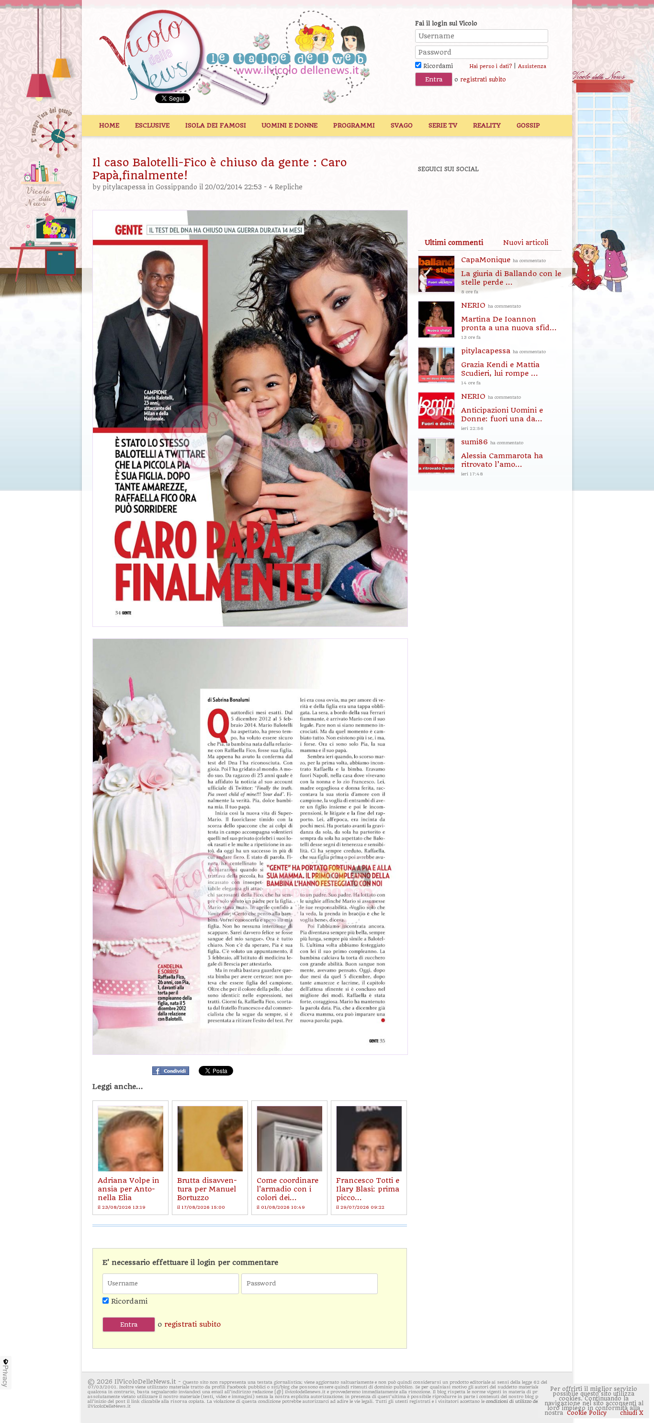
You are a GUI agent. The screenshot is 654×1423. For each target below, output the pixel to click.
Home (109, 125)
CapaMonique (511, 274)
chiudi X (630, 1413)
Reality (487, 125)
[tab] (454, 242)
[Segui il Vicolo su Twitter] (466, 195)
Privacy (6, 1376)
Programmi (354, 125)
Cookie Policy (587, 1413)
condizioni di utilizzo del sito (517, 1401)
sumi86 (502, 457)
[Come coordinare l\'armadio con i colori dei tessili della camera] (289, 1138)
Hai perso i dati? (490, 66)
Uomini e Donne (289, 125)
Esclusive (152, 125)
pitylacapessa (124, 187)
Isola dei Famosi (215, 125)
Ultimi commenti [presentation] (454, 242)
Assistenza (532, 66)
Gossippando (176, 187)
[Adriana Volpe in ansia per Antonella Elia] (130, 1138)
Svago (402, 125)
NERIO (509, 320)
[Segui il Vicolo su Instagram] (532, 195)
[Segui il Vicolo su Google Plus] (499, 195)
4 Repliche (286, 187)
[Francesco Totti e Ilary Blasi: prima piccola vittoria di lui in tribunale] (369, 1138)
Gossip (528, 125)
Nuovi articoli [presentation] (525, 242)
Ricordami (437, 66)
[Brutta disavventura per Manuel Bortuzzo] (210, 1138)
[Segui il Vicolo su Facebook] (433, 195)
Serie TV (442, 125)
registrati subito (483, 79)
